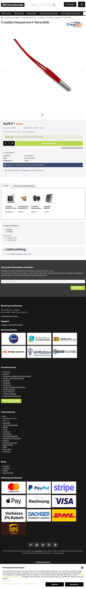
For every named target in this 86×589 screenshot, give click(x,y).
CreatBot (41, 17)
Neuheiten (6, 468)
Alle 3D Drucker (8, 473)
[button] (5, 70)
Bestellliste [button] (10, 153)
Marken (5, 470)
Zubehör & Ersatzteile (12, 17)
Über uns (6, 421)
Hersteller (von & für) (29, 17)
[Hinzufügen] (12, 143)
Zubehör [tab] (6, 186)
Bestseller (6, 466)
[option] (43, 204)
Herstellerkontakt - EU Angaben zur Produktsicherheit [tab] (26, 170)
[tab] (43, 250)
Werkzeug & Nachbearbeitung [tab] (24, 186)
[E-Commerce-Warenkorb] (81, 4)
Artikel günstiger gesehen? (72, 148)
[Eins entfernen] (5, 143)
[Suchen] (54, 5)
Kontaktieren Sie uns (10, 418)
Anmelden (70, 4)
